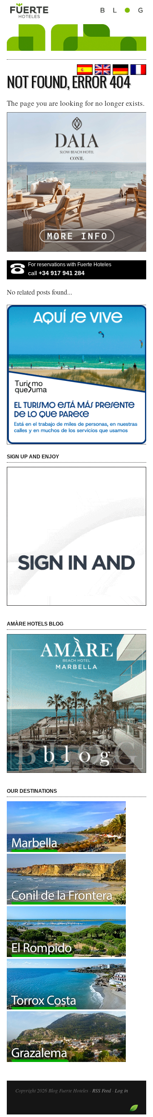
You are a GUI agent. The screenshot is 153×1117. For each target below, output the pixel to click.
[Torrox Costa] (66, 1006)
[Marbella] (66, 849)
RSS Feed (101, 1090)
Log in (121, 1090)
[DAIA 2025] (76, 182)
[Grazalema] (66, 1059)
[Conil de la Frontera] (66, 901)
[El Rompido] (66, 954)
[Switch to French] (137, 69)
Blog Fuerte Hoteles (76, 34)
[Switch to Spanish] (84, 69)
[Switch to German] (119, 69)
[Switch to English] (101, 69)
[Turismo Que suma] (76, 374)
